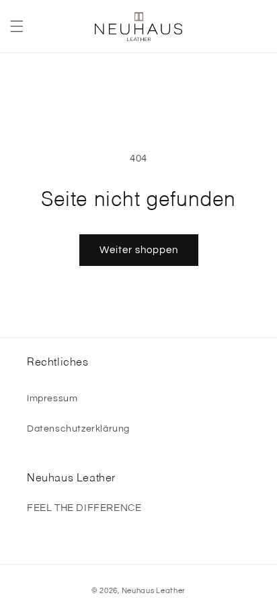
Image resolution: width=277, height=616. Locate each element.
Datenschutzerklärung (78, 429)
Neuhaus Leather (154, 590)
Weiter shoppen (139, 250)
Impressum (52, 398)
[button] (17, 26)
